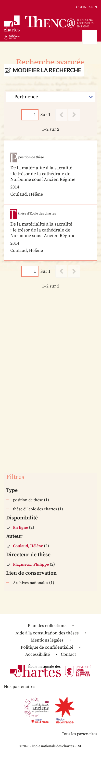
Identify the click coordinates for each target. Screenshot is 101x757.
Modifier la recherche (47, 70)
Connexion (86, 7)
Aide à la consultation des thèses (47, 633)
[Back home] (59, 22)
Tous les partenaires (79, 733)
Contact (68, 654)
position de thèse (28, 500)
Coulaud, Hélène (28, 545)
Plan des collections (47, 625)
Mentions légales (47, 640)
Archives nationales (30, 582)
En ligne (20, 527)
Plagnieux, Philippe (31, 564)
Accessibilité (37, 654)
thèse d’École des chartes (35, 509)
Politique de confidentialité (47, 647)
